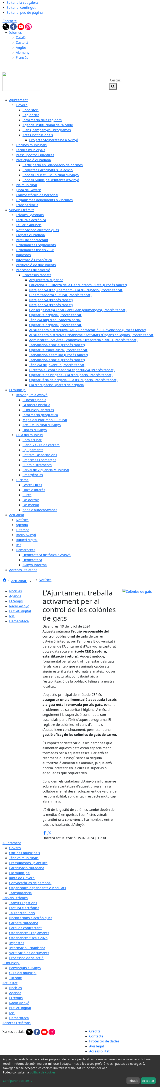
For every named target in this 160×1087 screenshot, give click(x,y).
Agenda (15, 596)
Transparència (20, 893)
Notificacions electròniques (30, 918)
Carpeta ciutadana (23, 923)
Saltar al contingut (21, 7)
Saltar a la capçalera (22, 2)
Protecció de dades (104, 1041)
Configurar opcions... (17, 1081)
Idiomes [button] (15, 32)
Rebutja (133, 1081)
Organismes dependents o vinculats (37, 888)
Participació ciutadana (26, 868)
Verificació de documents (29, 953)
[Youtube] (21, 26)
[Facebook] (14, 26)
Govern (15, 848)
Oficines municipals (24, 853)
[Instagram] (28, 26)
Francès (22, 57)
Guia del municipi (22, 973)
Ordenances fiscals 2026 (28, 938)
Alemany (22, 52)
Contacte (9, 21)
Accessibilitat (99, 1051)
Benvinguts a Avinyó (25, 968)
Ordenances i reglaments (29, 933)
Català (21, 37)
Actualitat (19, 581)
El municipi (11, 963)
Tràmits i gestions (23, 903)
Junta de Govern (22, 878)
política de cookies (42, 1072)
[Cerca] (113, 86)
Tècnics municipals (24, 858)
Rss (12, 616)
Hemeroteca (19, 621)
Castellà (22, 42)
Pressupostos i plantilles (28, 863)
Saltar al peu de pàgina (25, 12)
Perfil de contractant (25, 928)
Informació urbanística (27, 948)
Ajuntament (11, 843)
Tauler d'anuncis (22, 913)
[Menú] (4, 95)
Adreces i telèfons (16, 1023)
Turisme (15, 978)
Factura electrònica (24, 908)
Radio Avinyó (19, 606)
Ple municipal (19, 873)
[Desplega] (30, 581)
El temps (16, 601)
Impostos (16, 943)
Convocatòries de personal (30, 883)
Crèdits (94, 1031)
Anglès (21, 47)
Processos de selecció (26, 958)
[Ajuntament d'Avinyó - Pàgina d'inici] (21, 81)
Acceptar (148, 1081)
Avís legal (96, 1046)
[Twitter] (6, 26)
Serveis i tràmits (15, 898)
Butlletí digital (20, 611)
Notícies (45, 580)
